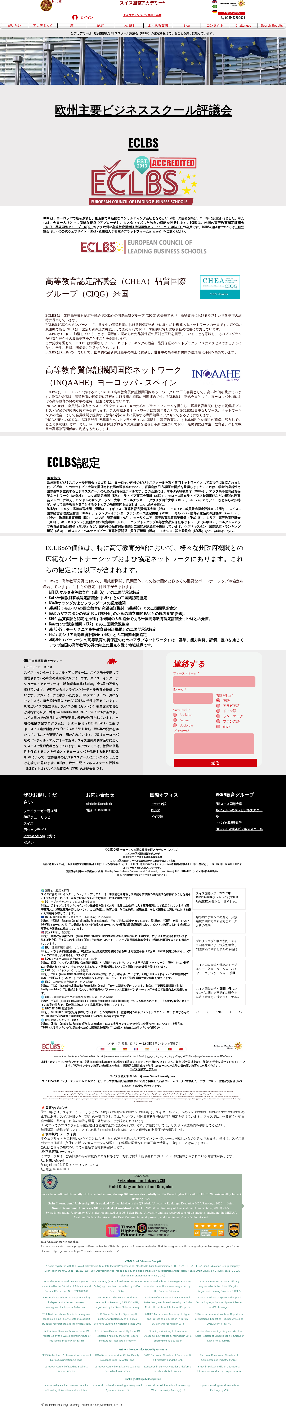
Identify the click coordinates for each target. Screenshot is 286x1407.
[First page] (197, 1012)
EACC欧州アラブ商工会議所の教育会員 (142, 857)
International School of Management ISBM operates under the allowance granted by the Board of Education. (168, 1286)
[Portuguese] (169, 1049)
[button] (14, 25)
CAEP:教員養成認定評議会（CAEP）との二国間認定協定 (98, 597)
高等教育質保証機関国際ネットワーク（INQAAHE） (147, 226)
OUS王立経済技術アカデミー (43, 660)
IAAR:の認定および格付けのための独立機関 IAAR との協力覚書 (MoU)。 (118, 613)
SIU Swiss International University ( (63, 1281)
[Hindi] (147, 1049)
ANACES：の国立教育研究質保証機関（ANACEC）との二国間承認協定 (113, 608)
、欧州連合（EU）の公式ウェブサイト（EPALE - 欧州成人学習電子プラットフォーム (143, 228)
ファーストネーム (185, 673)
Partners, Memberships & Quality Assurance (143, 1349)
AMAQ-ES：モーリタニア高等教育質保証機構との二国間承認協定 (102, 629)
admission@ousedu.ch (99, 803)
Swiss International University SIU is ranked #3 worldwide (92, 1208)
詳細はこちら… (224, 530)
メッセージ (181, 730)
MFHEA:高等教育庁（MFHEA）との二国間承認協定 (94, 592)
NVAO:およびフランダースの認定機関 (87, 602)
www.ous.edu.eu (33, 835)
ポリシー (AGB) (140, 1043)
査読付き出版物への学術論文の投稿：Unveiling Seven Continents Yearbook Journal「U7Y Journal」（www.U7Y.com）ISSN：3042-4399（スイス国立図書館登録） (142, 871)
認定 (175, 1043)
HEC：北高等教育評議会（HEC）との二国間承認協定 (98, 634)
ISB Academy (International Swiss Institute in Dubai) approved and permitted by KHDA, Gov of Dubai (117, 1286)
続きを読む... (156, 504)
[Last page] (240, 1012)
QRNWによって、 (36, 757)
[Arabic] (113, 1049)
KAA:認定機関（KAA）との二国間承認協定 (89, 623)
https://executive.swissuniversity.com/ (96, 1251)
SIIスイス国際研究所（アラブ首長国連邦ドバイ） (142, 874)
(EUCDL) (96, 864)
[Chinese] (181, 1049)
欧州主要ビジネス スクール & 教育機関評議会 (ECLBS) (167, 864)
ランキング (163, 1043)
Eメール (178, 689)
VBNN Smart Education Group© (143, 1261)
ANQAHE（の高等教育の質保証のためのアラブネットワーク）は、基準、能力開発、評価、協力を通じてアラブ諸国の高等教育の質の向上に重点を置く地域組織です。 (146, 642)
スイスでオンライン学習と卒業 (142, 15)
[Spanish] (124, 1049)
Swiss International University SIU (141, 1180)
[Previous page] (207, 1012)
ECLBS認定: (54, 477)
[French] (136, 1049)
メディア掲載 (118, 1043)
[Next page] (230, 1012)
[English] (102, 1049)
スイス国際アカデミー (143, 1069)
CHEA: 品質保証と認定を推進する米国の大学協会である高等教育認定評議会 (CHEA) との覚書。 (131, 618)
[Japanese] (158, 1049)
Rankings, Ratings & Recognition (143, 1378)
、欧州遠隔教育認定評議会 (79, 864)
